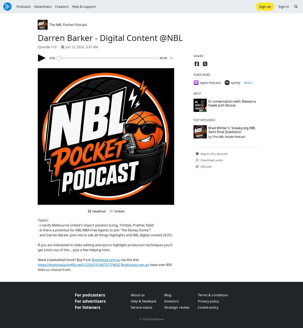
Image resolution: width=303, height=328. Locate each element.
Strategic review (176, 307)
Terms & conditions (213, 295)
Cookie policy (208, 307)
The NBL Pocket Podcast (68, 24)
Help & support (84, 6)
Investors (171, 301)
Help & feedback (143, 301)
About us (138, 295)
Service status (141, 307)
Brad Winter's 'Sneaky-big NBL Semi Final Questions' (232, 130)
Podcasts (23, 6)
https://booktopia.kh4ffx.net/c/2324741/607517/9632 (79, 264)
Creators (62, 6)
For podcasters (90, 295)
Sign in (283, 6)
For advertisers (90, 301)
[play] (42, 58)
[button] (296, 6)
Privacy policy (208, 301)
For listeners (87, 307)
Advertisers (43, 6)
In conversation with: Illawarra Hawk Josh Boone (232, 103)
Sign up (265, 6)
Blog (167, 295)
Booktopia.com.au (106, 260)
